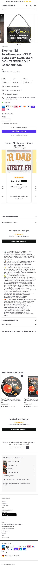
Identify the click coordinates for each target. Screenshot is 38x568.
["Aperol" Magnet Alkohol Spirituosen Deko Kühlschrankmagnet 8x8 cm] (11, 392)
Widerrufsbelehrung (7, 510)
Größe (4, 79)
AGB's (3, 508)
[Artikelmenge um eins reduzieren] (3, 120)
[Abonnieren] (27, 447)
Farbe (14, 79)
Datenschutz (5, 505)
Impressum (5, 503)
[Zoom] (30, 40)
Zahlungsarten (5, 531)
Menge (4, 117)
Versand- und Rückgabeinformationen (12, 524)
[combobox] (19, 9)
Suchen (4, 533)
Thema (26, 79)
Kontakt (4, 501)
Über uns (4, 522)
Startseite (4, 46)
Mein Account (5, 537)
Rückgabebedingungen (8, 528)
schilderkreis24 (8, 5)
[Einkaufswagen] (31, 5)
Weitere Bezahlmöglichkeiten (19, 135)
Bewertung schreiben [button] (19, 241)
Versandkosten (13, 123)
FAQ (3, 535)
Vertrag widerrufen (9, 515)
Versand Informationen (8, 526)
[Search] (34, 9)
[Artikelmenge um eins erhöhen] (9, 120)
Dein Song (4, 512)
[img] (19, 177)
